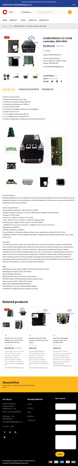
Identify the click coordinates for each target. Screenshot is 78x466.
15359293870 (8, 5)
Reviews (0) (47, 89)
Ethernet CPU (53, 79)
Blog (29, 412)
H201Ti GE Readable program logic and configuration (60, 340)
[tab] (9, 89)
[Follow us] (10, 432)
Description (9, 89)
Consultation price (28, 89)
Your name (59, 402)
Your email (59, 413)
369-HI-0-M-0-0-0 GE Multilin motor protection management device (14, 340)
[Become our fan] (5, 432)
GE (10, 26)
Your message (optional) (64, 434)
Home (5, 26)
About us (31, 416)
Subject (58, 424)
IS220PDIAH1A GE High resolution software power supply (38, 340)
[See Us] (15, 432)
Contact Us (31, 420)
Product (30, 408)
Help (73, 5)
